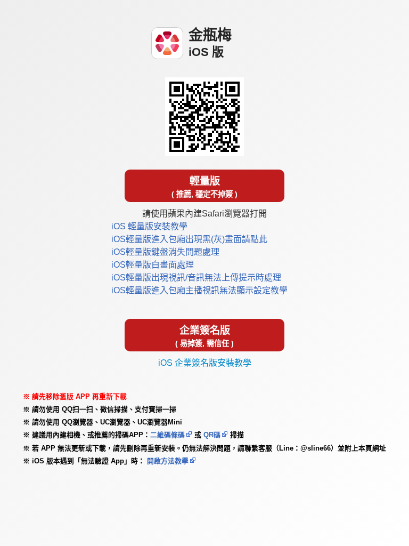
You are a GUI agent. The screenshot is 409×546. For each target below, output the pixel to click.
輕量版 (204, 186)
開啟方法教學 (167, 461)
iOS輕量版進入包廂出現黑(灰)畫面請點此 (189, 239)
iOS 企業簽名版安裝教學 (204, 362)
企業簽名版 (204, 336)
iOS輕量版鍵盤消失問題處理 (165, 251)
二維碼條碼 (167, 435)
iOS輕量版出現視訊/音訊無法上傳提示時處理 (196, 277)
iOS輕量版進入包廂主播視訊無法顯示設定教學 (199, 290)
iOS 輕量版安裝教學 (149, 226)
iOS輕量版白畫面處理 (152, 264)
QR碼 (211, 435)
